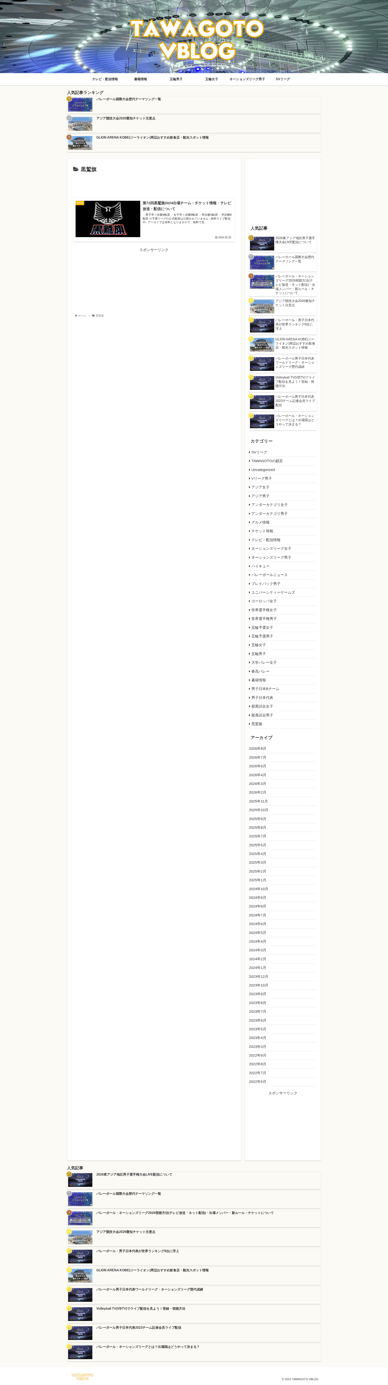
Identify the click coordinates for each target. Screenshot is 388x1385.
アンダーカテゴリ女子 (269, 505)
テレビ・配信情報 (265, 540)
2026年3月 (257, 784)
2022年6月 (257, 1082)
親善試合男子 (262, 715)
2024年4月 (257, 941)
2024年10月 (258, 889)
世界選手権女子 (264, 610)
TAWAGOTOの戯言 (267, 461)
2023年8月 (257, 1003)
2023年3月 (257, 1047)
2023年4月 (257, 1038)
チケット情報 (262, 531)
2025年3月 (257, 862)
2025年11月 (258, 801)
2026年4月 (257, 775)
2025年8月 (257, 828)
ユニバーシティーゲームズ (273, 592)
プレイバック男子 (265, 584)
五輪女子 (258, 645)
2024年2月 (257, 959)
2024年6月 (257, 924)
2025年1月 (257, 880)
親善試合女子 (262, 706)
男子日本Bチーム (265, 689)
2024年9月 (257, 898)
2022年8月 (257, 1064)
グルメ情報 (260, 522)
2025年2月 (257, 871)
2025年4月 (257, 854)
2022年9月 (257, 1055)
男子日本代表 (262, 698)
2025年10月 (258, 810)
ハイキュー (260, 566)
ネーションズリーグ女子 (271, 549)
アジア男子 (260, 496)
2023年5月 (257, 1029)
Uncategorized (263, 470)
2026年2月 (257, 792)
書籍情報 (258, 680)
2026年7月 (257, 757)
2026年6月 (257, 766)
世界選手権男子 (264, 619)
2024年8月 (257, 906)
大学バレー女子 (264, 662)
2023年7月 (257, 1012)
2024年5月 (257, 933)
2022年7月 (257, 1073)
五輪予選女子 (262, 628)
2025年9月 (257, 819)
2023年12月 (258, 977)
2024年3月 (257, 950)
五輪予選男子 (262, 636)
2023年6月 (257, 1020)
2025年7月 (257, 836)
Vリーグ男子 (261, 478)
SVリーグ (259, 452)
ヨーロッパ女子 (264, 601)
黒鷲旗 (256, 724)
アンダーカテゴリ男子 (269, 514)
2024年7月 (257, 915)
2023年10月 (258, 985)
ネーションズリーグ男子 (271, 557)
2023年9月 (257, 994)
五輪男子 (258, 654)
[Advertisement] (154, 185)
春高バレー (260, 671)
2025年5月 (257, 845)
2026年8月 (257, 749)
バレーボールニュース (269, 575)
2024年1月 (257, 968)
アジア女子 (260, 487)
